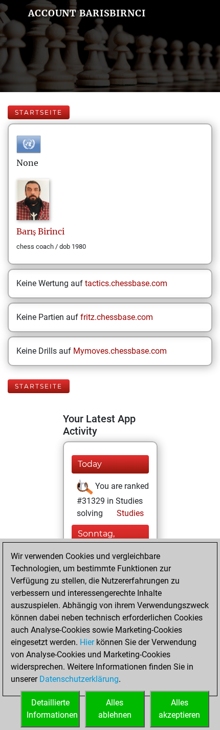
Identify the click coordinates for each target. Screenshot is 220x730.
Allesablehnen (114, 709)
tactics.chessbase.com (126, 283)
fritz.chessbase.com (116, 317)
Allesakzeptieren (179, 709)
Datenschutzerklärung (79, 679)
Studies (129, 513)
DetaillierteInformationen (52, 709)
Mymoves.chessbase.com (120, 351)
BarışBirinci (40, 231)
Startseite (38, 112)
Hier (87, 642)
